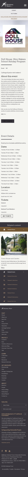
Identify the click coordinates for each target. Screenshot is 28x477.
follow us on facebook (2, 451)
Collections (4, 355)
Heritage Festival (6, 328)
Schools (4, 357)
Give (3, 369)
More (2, 267)
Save (3, 341)
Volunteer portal (6, 442)
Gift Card (4, 334)
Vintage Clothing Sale (7, 371)
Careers (4, 380)
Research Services (6, 362)
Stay (3, 321)
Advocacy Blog (5, 346)
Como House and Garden (10, 258)
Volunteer (4, 378)
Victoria (14, 13)
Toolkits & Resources (7, 343)
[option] (14, 36)
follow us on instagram (6, 451)
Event (14, 10)
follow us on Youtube (10, 451)
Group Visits (5, 323)
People (3, 387)
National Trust (8, 4)
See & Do (4, 319)
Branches (4, 375)
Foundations (5, 373)
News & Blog (5, 389)
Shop (3, 330)
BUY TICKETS (8, 121)
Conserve (4, 339)
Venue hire (4, 325)
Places (3, 315)
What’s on (4, 317)
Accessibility (5, 469)
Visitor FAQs (5, 332)
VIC (7, 68)
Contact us (4, 396)
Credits (11, 469)
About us (4, 385)
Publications (5, 391)
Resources (4, 359)
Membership (5, 367)
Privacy (23, 469)
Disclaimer (17, 469)
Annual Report (5, 393)
